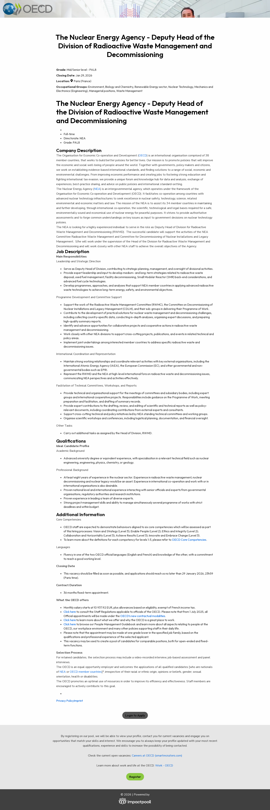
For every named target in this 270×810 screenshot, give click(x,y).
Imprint (78, 700)
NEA (63, 672)
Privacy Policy (65, 700)
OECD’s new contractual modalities (142, 616)
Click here (70, 612)
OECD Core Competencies (189, 539)
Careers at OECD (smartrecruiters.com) (157, 756)
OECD (143, 155)
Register (135, 777)
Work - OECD (164, 765)
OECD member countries (86, 672)
